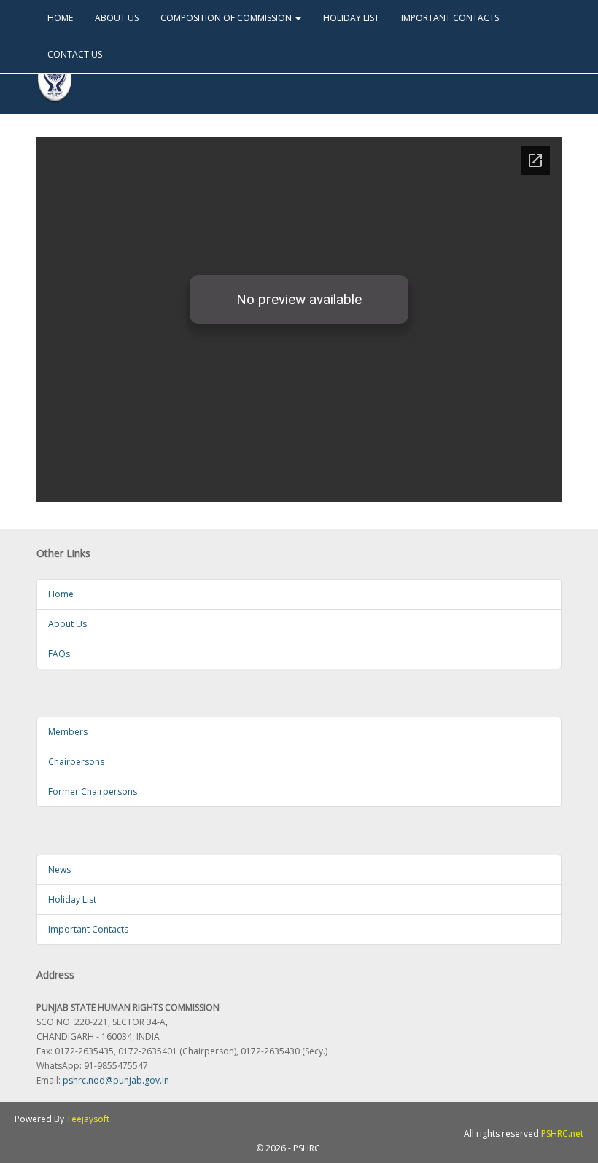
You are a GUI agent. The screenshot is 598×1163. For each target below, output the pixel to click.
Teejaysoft (87, 1119)
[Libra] (54, 79)
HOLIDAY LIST (351, 18)
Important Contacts (88, 929)
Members (68, 732)
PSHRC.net (562, 1133)
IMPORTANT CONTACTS (450, 18)
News (59, 869)
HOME (60, 18)
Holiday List (72, 899)
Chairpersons (76, 761)
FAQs (59, 653)
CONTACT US (74, 54)
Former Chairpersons (92, 791)
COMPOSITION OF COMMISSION (227, 18)
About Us (67, 624)
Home (61, 594)
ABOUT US (117, 18)
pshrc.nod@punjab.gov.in (116, 1080)
